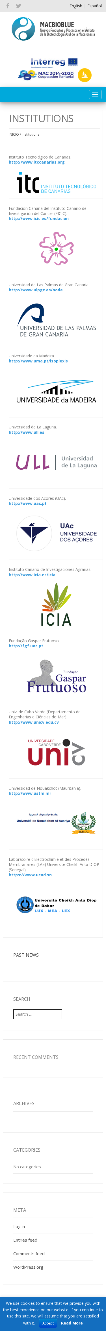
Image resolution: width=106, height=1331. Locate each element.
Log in (19, 1226)
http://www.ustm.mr (30, 793)
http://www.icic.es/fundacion (39, 218)
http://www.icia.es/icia (32, 574)
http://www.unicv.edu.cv (34, 722)
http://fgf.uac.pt (26, 645)
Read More (72, 1323)
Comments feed (29, 1253)
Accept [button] (48, 1323)
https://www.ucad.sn (30, 874)
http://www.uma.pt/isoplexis (38, 361)
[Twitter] (18, 6)
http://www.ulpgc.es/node (36, 289)
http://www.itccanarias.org (37, 162)
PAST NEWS (26, 955)
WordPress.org (28, 1267)
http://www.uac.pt (28, 503)
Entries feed (25, 1240)
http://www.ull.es (26, 432)
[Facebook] (8, 6)
